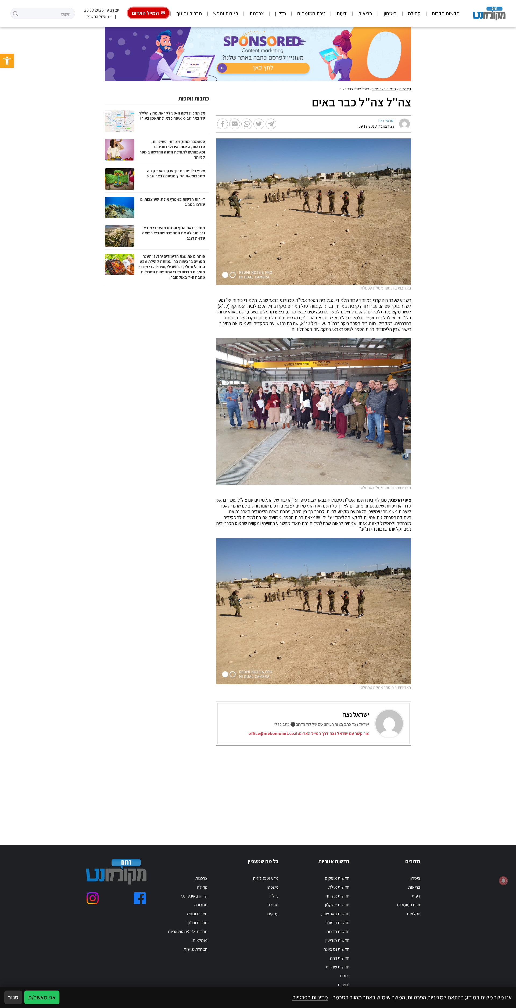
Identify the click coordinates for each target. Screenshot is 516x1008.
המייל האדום (145, 12)
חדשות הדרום (446, 13)
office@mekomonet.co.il (272, 733)
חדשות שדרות (337, 967)
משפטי (272, 887)
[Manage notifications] (503, 880)
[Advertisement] (265, 788)
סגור (13, 997)
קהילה (414, 13)
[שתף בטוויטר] (258, 124)
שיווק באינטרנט (194, 896)
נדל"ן (280, 13)
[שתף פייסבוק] (222, 124)
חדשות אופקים (337, 878)
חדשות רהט (339, 958)
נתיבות (343, 985)
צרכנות (256, 13)
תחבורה (200, 905)
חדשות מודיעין (337, 940)
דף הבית (405, 89)
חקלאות (413, 914)
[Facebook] (139, 898)
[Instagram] (92, 898)
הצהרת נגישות (195, 949)
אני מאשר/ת (42, 997)
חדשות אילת (338, 887)
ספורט (272, 905)
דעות (341, 13)
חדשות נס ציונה (336, 949)
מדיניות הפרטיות (310, 997)
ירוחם (344, 976)
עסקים (272, 914)
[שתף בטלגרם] (271, 124)
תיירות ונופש (225, 13)
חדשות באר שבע (384, 89)
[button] (7, 61)
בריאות (365, 13)
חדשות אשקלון (337, 905)
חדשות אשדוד (337, 896)
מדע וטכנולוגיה (265, 878)
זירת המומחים (311, 13)
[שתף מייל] (234, 124)
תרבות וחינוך (189, 13)
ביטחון (390, 13)
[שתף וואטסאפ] (246, 124)
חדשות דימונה (337, 922)
